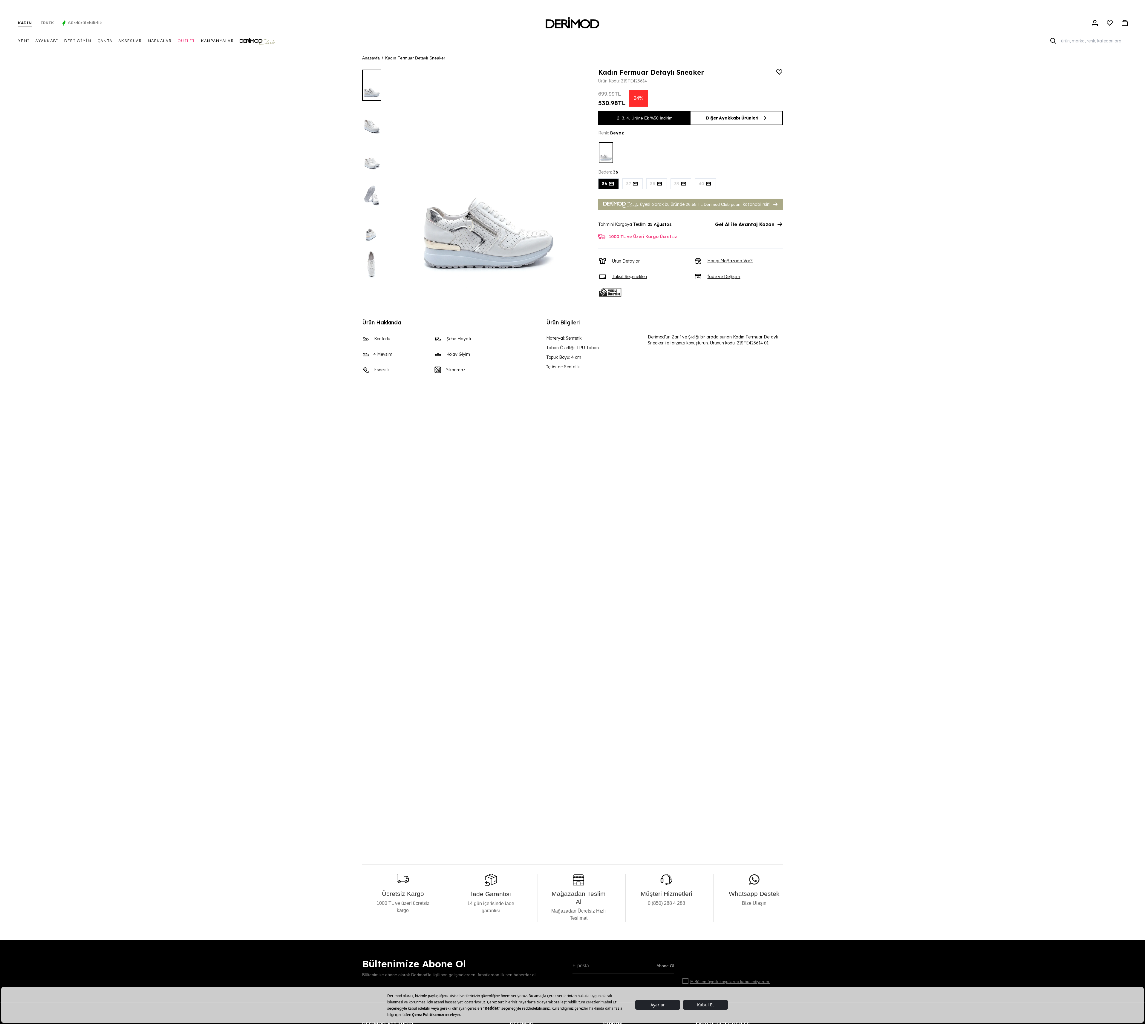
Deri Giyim (77, 40)
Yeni (23, 40)
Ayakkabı (46, 40)
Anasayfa (371, 58)
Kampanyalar (217, 40)
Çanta (105, 40)
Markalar (160, 40)
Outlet (186, 40)
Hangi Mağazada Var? (730, 260)
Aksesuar (130, 40)
